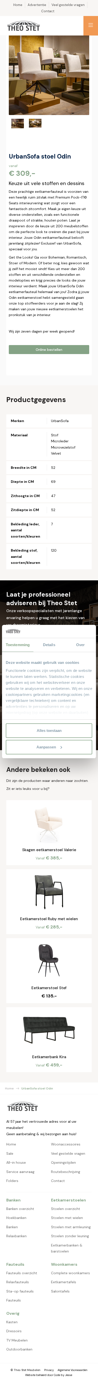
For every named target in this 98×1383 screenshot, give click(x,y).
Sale (9, 1153)
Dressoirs (14, 1331)
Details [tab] (49, 645)
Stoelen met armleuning (71, 1227)
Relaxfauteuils (17, 1282)
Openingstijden (63, 1162)
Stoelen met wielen (67, 1217)
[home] (23, 26)
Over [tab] (80, 645)
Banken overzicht (20, 1208)
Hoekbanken (16, 1217)
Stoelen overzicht (65, 1208)
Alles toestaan (49, 730)
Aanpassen (46, 747)
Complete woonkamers (70, 1273)
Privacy (49, 1370)
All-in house (16, 1162)
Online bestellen (49, 349)
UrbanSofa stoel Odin (37, 1088)
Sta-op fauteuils (20, 1291)
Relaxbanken (16, 1236)
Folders (12, 1180)
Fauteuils (13, 1300)
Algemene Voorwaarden (72, 1370)
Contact (58, 1180)
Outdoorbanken (19, 1349)
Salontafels (60, 1291)
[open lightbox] (49, 75)
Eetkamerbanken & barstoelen (66, 1248)
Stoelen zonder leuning (70, 1236)
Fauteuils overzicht (21, 1273)
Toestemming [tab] (18, 645)
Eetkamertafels (63, 1282)
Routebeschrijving (65, 1171)
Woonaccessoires (65, 1144)
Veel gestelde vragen (68, 1153)
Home (9, 1088)
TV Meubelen (17, 1340)
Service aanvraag (20, 1171)
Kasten (12, 1322)
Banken (12, 1227)
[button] (90, 26)
